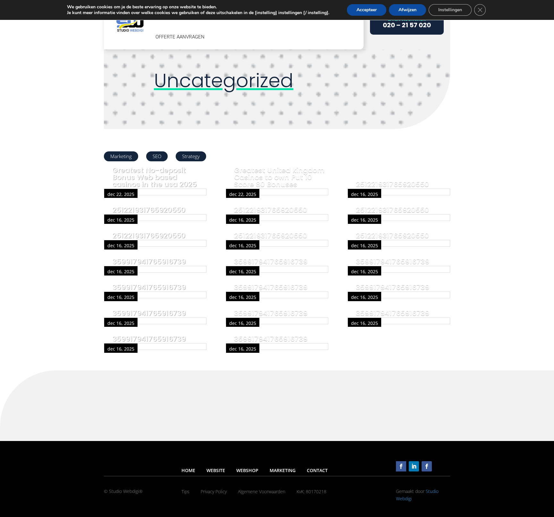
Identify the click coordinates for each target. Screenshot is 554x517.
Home (188, 470)
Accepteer (367, 10)
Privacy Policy (214, 491)
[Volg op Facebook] (401, 466)
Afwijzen (407, 10)
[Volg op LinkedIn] (414, 466)
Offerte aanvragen (180, 37)
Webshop (247, 470)
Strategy (191, 156)
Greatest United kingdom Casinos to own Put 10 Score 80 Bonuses (279, 177)
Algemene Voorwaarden (261, 491)
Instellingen (450, 10)
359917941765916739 (149, 262)
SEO (157, 156)
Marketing (121, 156)
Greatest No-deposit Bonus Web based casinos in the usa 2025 (154, 177)
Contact (317, 470)
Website (215, 470)
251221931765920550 (148, 210)
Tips (185, 491)
